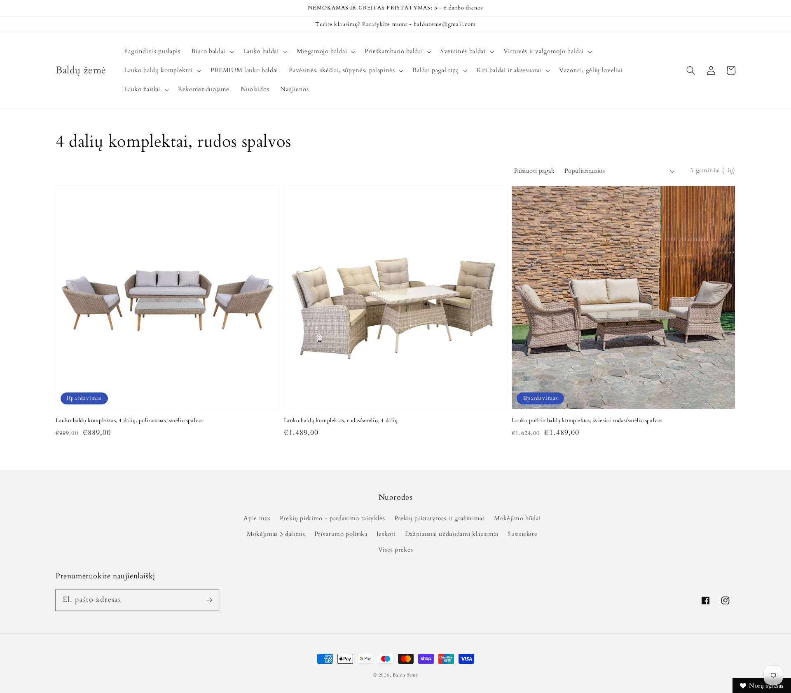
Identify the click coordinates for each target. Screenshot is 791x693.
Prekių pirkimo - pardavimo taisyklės (332, 518)
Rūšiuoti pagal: (534, 171)
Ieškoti (386, 534)
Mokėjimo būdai (517, 518)
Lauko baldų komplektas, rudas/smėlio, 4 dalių (341, 420)
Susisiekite (522, 534)
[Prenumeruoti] (209, 600)
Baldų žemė (405, 675)
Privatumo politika (340, 534)
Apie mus (256, 518)
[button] (691, 70)
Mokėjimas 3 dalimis (276, 534)
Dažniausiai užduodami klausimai (451, 534)
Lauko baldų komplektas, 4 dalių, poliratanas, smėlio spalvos (130, 420)
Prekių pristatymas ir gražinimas (439, 518)
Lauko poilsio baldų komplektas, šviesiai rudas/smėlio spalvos (587, 420)
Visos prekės (395, 549)
